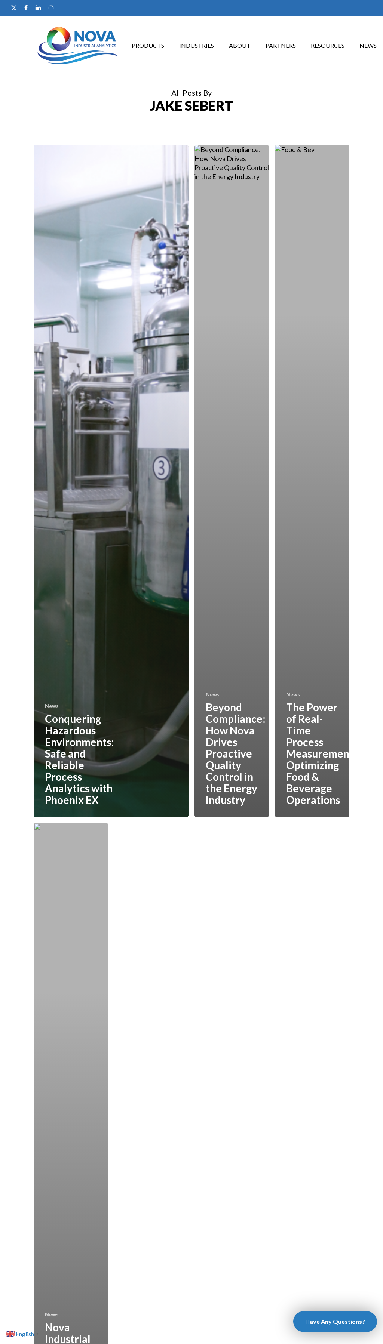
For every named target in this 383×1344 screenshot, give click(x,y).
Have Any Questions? (335, 1321)
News (52, 706)
